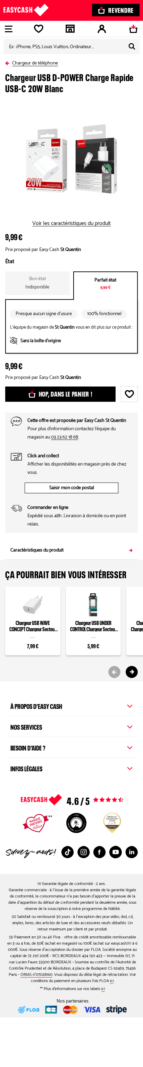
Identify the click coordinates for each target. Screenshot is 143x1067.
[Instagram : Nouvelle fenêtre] (83, 852)
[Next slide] (132, 672)
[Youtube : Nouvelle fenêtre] (115, 852)
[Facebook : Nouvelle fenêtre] (99, 852)
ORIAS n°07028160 (36, 974)
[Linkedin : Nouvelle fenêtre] (131, 852)
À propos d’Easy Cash (36, 705)
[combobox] (71, 46)
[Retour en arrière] (8, 61)
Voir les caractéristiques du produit (71, 223)
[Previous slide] (114, 672)
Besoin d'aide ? (27, 747)
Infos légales (26, 768)
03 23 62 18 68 (64, 437)
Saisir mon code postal (71, 488)
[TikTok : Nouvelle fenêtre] (67, 852)
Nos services (26, 726)
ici (111, 981)
